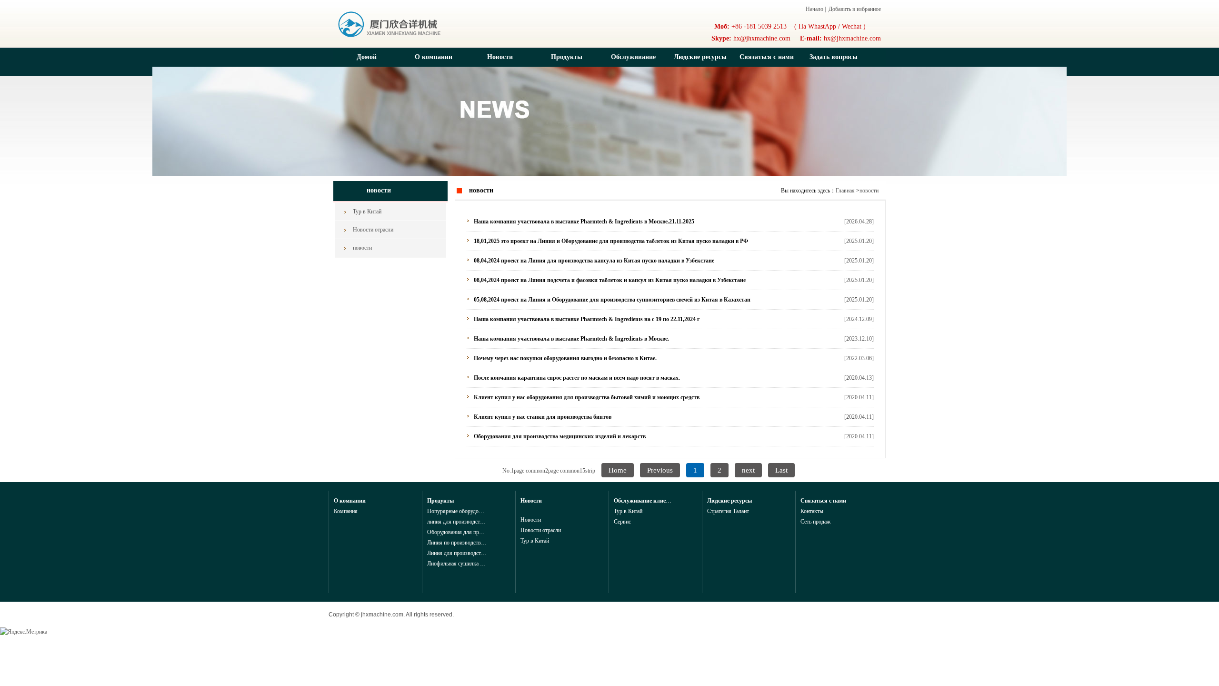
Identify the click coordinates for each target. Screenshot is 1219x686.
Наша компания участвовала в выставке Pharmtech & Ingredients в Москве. (571, 338)
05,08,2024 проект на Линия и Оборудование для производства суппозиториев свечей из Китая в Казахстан (612, 299)
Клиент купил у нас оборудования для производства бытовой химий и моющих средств (586, 397)
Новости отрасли (373, 229)
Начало (814, 9)
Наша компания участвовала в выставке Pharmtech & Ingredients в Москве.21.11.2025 (584, 221)
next (748, 470)
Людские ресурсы (700, 57)
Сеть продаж (815, 521)
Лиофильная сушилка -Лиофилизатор (457, 563)
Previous (660, 470)
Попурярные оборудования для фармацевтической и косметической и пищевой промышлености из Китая (457, 511)
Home (618, 470)
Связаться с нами (766, 57)
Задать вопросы (833, 57)
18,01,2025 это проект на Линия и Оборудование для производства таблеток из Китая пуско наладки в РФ (611, 241)
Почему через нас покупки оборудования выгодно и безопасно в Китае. (565, 358)
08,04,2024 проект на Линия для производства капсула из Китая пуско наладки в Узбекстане (594, 260)
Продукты (566, 57)
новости (362, 247)
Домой (367, 57)
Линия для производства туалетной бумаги (457, 553)
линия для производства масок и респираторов (457, 521)
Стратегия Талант (728, 511)
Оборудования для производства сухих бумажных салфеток (457, 532)
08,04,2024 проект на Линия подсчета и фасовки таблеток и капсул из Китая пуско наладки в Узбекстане (610, 280)
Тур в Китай (367, 211)
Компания (346, 511)
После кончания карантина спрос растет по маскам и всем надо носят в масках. (577, 377)
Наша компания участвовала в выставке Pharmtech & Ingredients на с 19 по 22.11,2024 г (586, 319)
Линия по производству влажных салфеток (457, 542)
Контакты (811, 511)
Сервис (622, 521)
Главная (845, 190)
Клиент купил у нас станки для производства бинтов (542, 417)
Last (781, 470)
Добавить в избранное (854, 9)
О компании (433, 57)
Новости (500, 57)
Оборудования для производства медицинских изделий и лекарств (560, 436)
